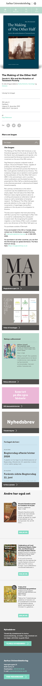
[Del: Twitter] (14, 125)
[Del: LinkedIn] (8, 125)
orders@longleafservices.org (15, 234)
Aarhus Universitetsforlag (21, 3)
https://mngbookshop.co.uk (17, 246)
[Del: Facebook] (19, 125)
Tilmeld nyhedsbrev (15, 643)
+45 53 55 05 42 (18, 669)
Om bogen (7, 142)
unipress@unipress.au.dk (18, 671)
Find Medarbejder (14, 677)
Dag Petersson (7, 117)
